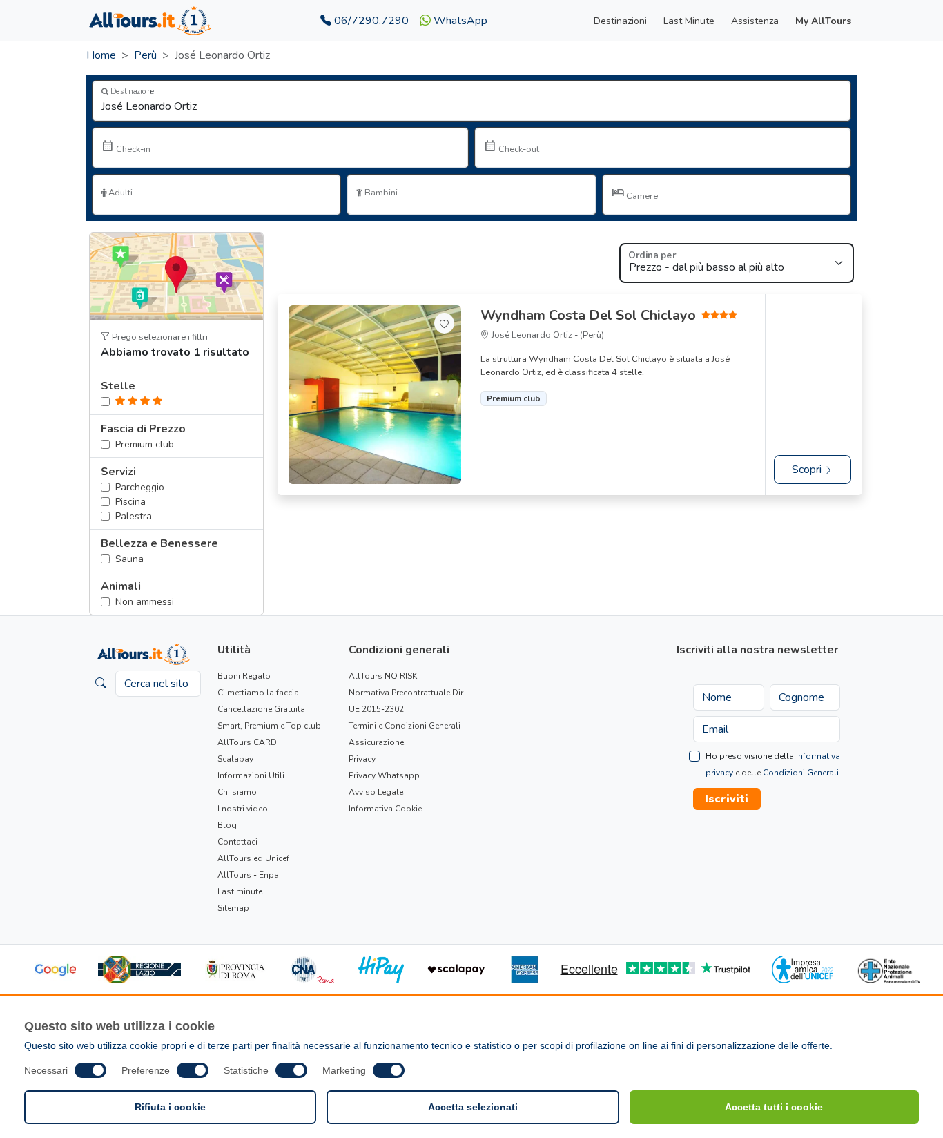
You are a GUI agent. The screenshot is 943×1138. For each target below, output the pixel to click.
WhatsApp (459, 20)
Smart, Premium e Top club (269, 725)
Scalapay (235, 758)
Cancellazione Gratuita (261, 709)
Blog (227, 825)
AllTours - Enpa (248, 874)
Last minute (239, 891)
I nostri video (242, 808)
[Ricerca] (100, 684)
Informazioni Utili (250, 775)
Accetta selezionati (473, 1106)
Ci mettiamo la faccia (258, 692)
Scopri (808, 469)
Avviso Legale (376, 792)
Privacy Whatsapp (384, 775)
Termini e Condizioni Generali (404, 725)
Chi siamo (237, 792)
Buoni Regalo (244, 676)
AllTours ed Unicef (253, 858)
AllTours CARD (247, 742)
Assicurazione (376, 742)
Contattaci (237, 841)
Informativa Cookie (385, 808)
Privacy (362, 758)
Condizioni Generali (801, 772)
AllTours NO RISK (383, 676)
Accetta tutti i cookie (774, 1106)
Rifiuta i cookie (170, 1106)
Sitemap (233, 908)
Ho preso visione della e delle (773, 764)
